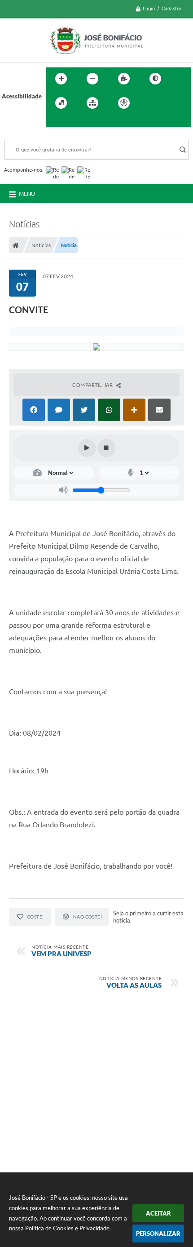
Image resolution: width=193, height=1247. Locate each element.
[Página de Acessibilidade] (124, 103)
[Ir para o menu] (169, 103)
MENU (27, 194)
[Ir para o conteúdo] (149, 103)
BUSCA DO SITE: (30, 135)
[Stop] (106, 448)
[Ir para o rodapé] (75, 121)
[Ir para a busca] (55, 121)
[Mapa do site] (92, 103)
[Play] (87, 448)
